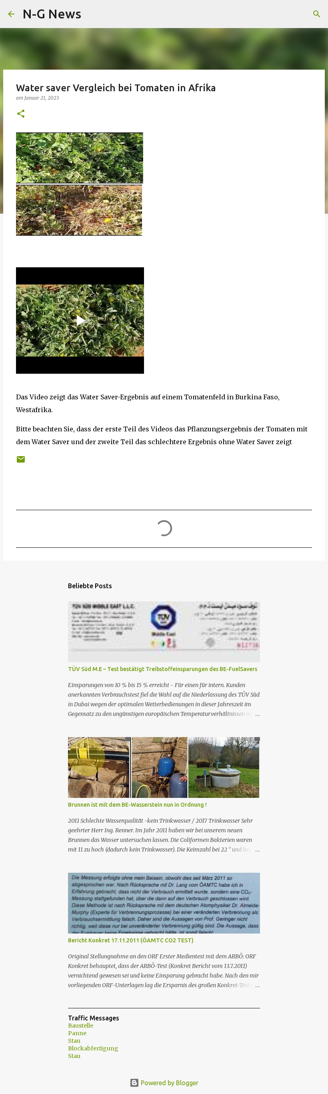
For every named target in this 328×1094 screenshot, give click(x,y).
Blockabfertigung (93, 1048)
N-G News (51, 13)
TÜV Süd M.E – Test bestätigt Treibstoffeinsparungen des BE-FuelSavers (162, 669)
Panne (77, 1033)
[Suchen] (92, 14)
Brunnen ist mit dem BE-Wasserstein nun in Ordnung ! (137, 804)
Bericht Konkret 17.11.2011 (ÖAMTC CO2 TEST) (131, 940)
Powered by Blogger (168, 1082)
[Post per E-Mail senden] (21, 462)
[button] (21, 114)
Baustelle (80, 1025)
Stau (74, 1040)
